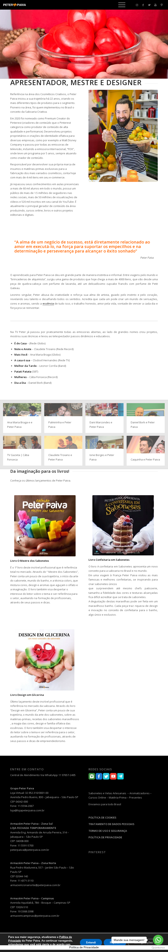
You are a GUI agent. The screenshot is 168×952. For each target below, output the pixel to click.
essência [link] (48, 303)
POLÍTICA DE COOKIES (102, 817)
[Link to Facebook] (143, 5)
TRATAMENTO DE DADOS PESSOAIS (111, 824)
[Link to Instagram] (137, 5)
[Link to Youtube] (155, 5)
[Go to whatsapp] (158, 940)
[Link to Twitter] (149, 5)
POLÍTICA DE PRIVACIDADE (105, 837)
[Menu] (119, 4)
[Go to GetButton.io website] (158, 947)
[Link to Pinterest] (162, 5)
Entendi (91, 942)
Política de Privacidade (84, 947)
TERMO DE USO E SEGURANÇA (108, 831)
